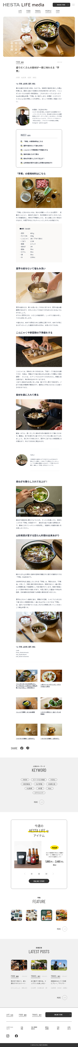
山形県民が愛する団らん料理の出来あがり (36, 162)
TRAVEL (38, 11)
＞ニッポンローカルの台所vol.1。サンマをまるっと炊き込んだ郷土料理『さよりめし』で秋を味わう (26, 686)
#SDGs (53, 780)
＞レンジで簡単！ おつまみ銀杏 (25, 712)
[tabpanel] (39, 854)
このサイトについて (9, 1028)
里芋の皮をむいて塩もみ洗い (32, 145)
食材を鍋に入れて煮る (30, 154)
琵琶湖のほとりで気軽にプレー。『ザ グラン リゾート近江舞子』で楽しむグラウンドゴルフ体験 (58, 982)
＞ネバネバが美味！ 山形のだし (25, 738)
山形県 (25, 83)
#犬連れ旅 (40, 988)
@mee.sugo (42, 123)
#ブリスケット (15, 988)
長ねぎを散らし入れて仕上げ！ (33, 158)
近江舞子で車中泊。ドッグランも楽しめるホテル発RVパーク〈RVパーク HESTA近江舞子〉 (39, 982)
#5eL (49, 788)
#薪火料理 (25, 988)
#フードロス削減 (39, 780)
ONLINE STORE (39, 881)
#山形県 (23, 77)
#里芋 (29, 77)
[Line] (27, 748)
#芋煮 (18, 77)
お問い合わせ (69, 1028)
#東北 (34, 77)
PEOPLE (48, 11)
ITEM (58, 11)
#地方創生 (26, 784)
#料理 (40, 788)
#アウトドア (39, 793)
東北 (33, 83)
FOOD (28, 11)
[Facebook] (21, 748)
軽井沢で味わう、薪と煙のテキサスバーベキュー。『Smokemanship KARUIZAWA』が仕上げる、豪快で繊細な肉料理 (19, 982)
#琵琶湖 (65, 988)
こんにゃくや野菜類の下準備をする (34, 150)
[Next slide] (59, 413)
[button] (38, 427)
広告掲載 (22, 1028)
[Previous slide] (18, 413)
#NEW (25, 780)
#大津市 (33, 988)
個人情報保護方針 (34, 1028)
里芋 (29, 83)
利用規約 (58, 1028)
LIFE (20, 11)
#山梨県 (29, 788)
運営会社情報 (47, 1028)
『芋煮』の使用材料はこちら (32, 141)
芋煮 (20, 83)
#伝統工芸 (51, 784)
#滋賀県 (53, 988)
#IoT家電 (39, 784)
